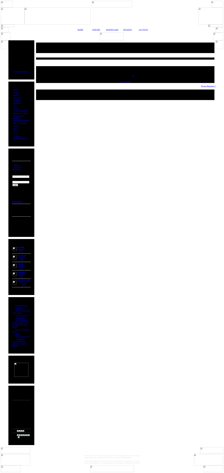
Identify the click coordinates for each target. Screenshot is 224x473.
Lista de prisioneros (20, 111)
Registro (17, 165)
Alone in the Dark (21, 315)
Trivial (15, 133)
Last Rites (18, 308)
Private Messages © (208, 86)
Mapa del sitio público (21, 120)
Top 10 (15, 131)
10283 (20, 251)
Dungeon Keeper (21, 306)
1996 (21, 268)
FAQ (15, 105)
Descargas (17, 98)
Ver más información (21, 72)
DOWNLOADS (112, 30)
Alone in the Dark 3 (22, 337)
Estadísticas (17, 103)
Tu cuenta (16, 136)
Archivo (16, 95)
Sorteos (16, 126)
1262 (21, 277)
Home (15, 90)
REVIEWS (127, 30)
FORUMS (96, 30)
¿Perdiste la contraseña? (17, 168)
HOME (80, 30)
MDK (17, 334)
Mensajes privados (20, 123)
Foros (15, 108)
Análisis (16, 93)
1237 (24, 285)
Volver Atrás (125, 82)
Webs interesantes (19, 138)
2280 (21, 260)
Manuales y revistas (20, 113)
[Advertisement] (125, 48)
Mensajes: (20, 249)
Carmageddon (20, 318)
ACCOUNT (143, 30)
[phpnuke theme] (112, 471)
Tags (15, 128)
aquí (133, 76)
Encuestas (17, 100)
